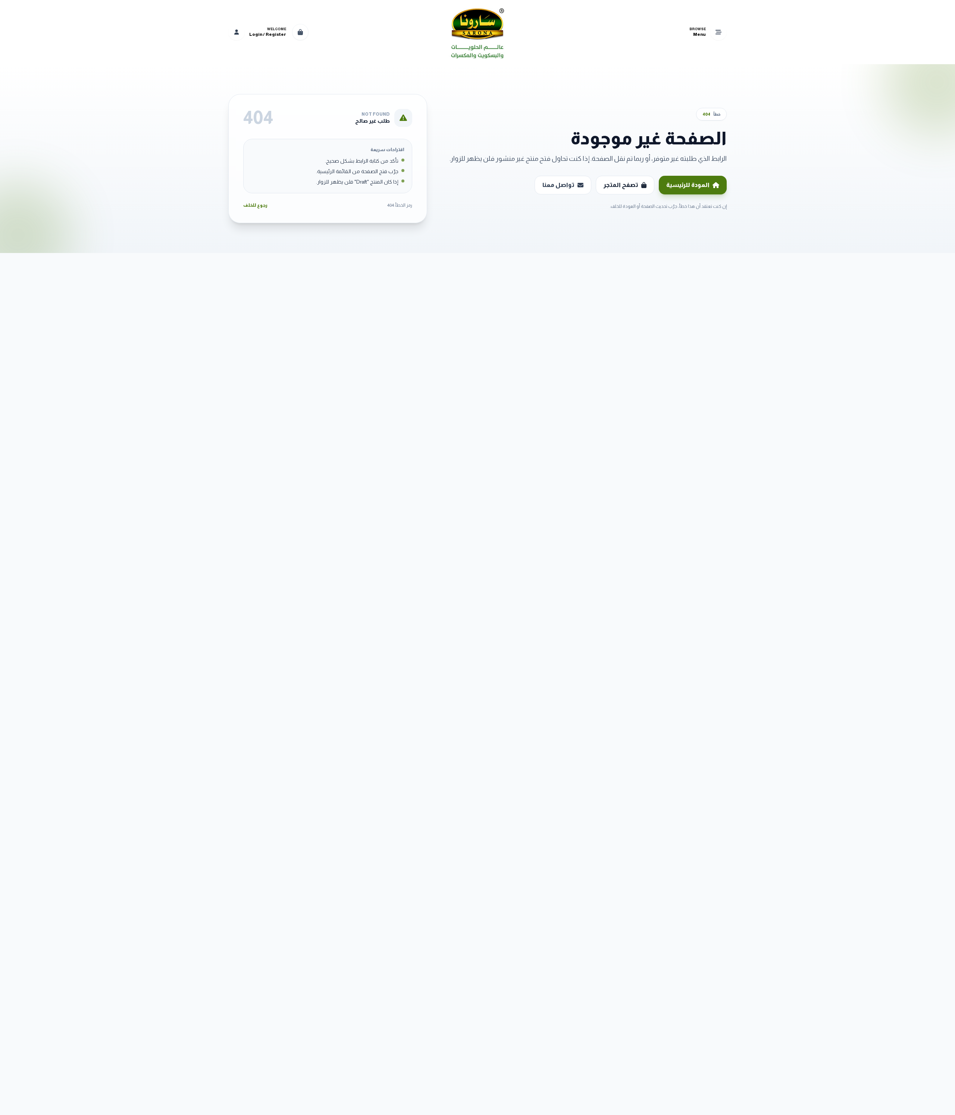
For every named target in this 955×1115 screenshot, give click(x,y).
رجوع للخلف (255, 205)
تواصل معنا (558, 185)
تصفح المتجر (621, 185)
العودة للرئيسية (688, 185)
